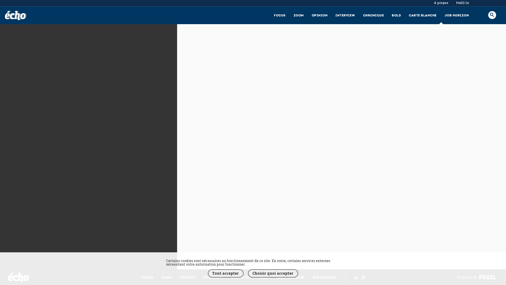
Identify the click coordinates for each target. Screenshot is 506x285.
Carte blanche (423, 15)
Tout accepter (225, 274)
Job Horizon (457, 15)
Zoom (299, 15)
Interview (345, 15)
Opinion (320, 15)
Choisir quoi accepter (272, 274)
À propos (441, 3)
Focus (280, 15)
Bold (396, 15)
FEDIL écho (15, 15)
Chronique (373, 15)
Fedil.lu (462, 3)
